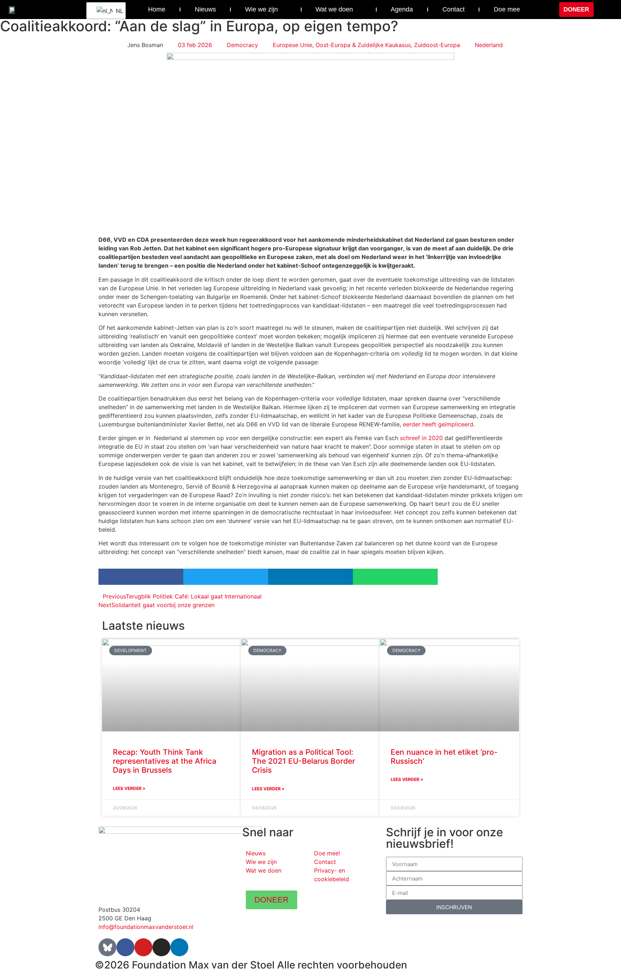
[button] (605, 9)
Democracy (242, 44)
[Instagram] (161, 947)
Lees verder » (129, 788)
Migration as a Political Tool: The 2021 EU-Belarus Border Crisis (303, 761)
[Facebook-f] (125, 947)
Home (156, 9)
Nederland (489, 44)
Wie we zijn (261, 9)
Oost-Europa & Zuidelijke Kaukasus (363, 44)
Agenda (402, 9)
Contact (453, 9)
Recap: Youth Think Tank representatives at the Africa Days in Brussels (164, 761)
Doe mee (507, 9)
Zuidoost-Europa (437, 44)
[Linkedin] (179, 947)
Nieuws (205, 9)
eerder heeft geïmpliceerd (438, 424)
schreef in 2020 (421, 437)
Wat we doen (334, 9)
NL (116, 10)
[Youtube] (143, 947)
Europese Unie (292, 44)
